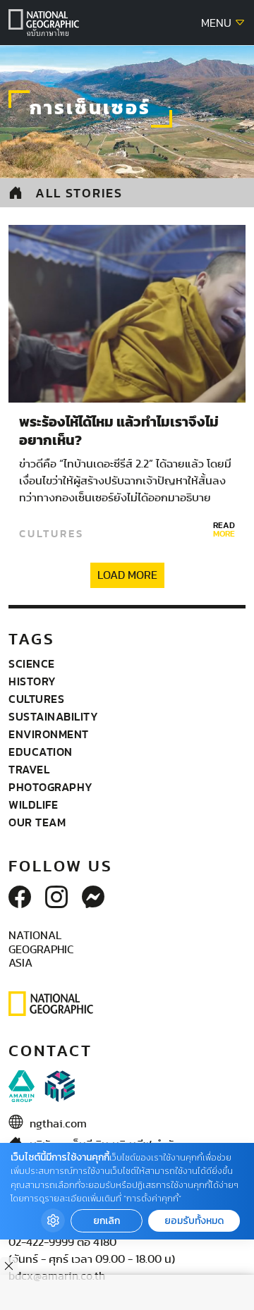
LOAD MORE (127, 575)
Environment (48, 734)
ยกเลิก (106, 1220)
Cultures (51, 533)
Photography (50, 786)
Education (40, 751)
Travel (28, 769)
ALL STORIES (79, 192)
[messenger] (93, 898)
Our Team (37, 822)
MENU (217, 23)
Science (31, 663)
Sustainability (53, 716)
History (32, 681)
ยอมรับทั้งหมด (194, 1220)
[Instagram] (56, 898)
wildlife (33, 804)
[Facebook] (19, 898)
